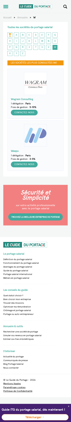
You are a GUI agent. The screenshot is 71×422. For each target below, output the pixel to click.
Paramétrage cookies (14, 388)
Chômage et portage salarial (17, 310)
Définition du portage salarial (17, 259)
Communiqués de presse (15, 360)
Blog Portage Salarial (13, 364)
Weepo (15, 151)
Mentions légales (12, 384)
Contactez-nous (24, 112)
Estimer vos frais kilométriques (18, 339)
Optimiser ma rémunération (17, 306)
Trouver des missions (13, 303)
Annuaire (22, 17)
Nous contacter (11, 368)
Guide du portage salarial (15, 270)
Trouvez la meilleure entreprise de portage (35, 217)
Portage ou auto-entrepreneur (18, 314)
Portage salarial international (17, 274)
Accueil (7, 17)
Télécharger (33, 417)
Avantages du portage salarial (17, 267)
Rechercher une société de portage (20, 331)
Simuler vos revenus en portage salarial (22, 335)
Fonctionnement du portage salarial (21, 263)
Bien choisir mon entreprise (17, 299)
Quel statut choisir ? (13, 295)
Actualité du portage (13, 356)
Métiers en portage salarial (16, 278)
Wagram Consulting (22, 99)
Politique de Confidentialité (17, 391)
